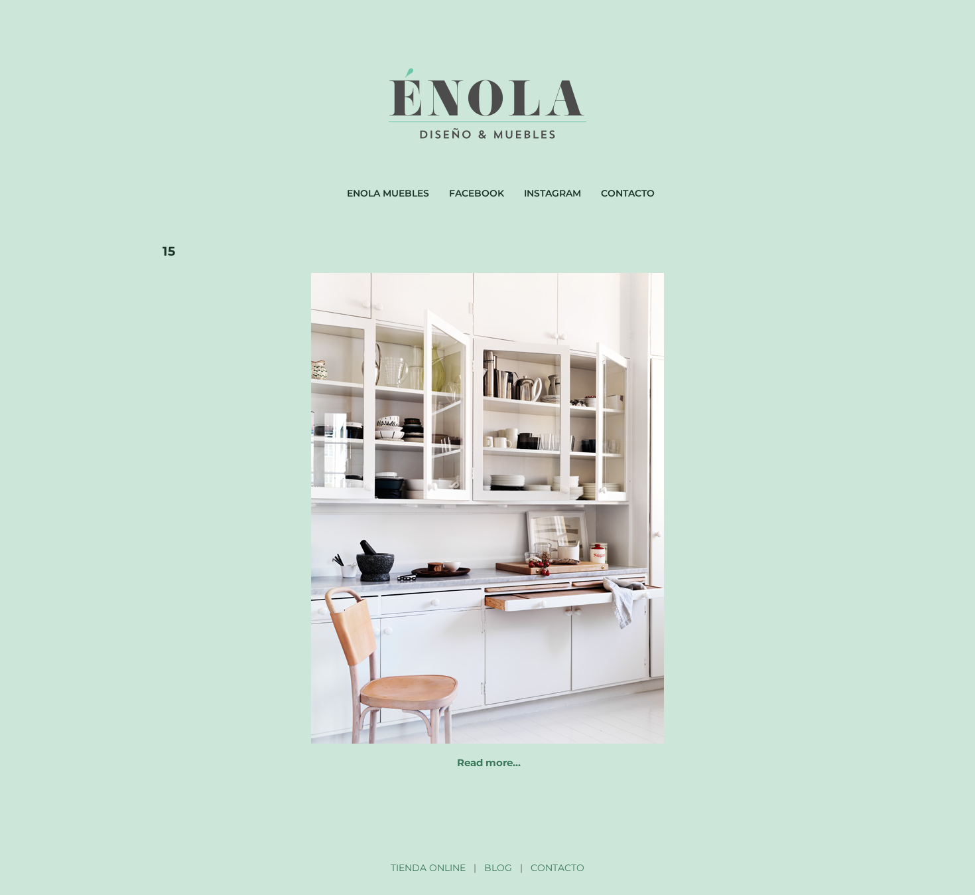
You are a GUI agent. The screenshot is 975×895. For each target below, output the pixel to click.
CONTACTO (557, 867)
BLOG (498, 867)
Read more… (489, 762)
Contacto (628, 193)
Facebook (476, 193)
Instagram (552, 193)
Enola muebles (388, 193)
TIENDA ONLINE (428, 867)
